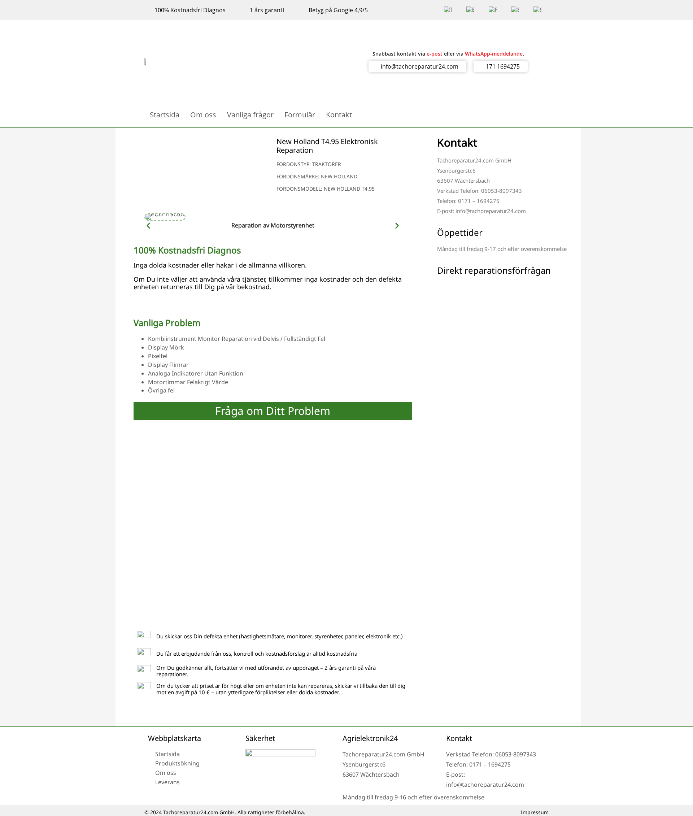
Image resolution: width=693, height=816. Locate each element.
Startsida (164, 115)
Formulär (299, 115)
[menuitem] (448, 10)
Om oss (203, 115)
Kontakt (339, 115)
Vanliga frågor (250, 115)
